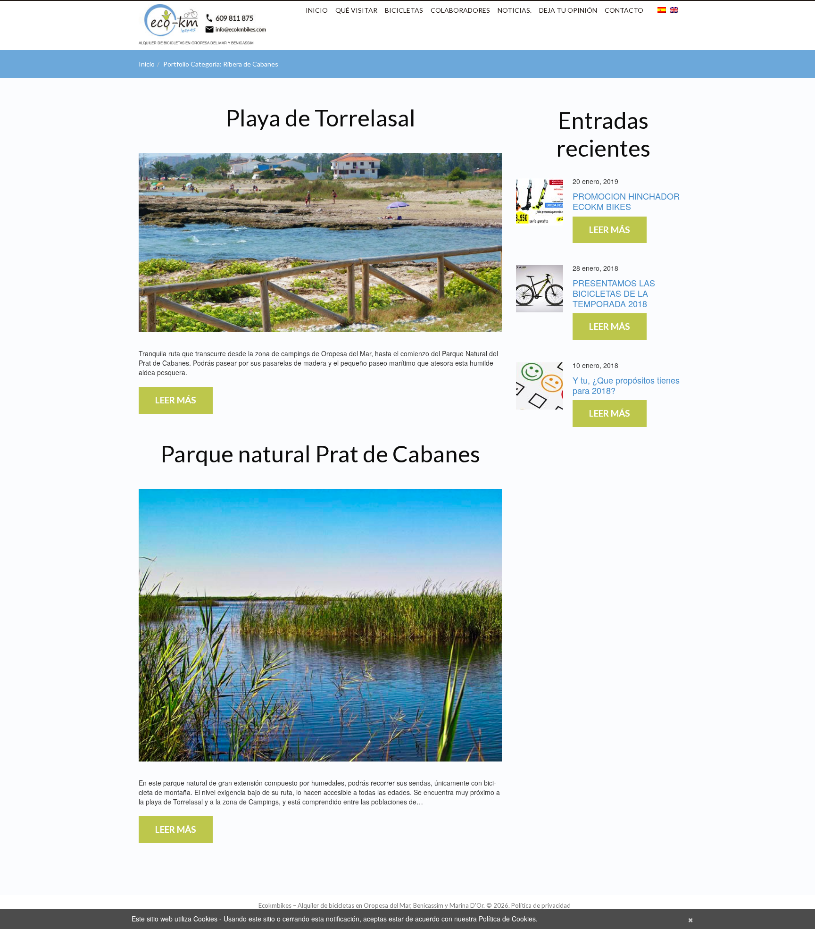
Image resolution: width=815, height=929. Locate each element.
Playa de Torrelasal (320, 117)
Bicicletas (404, 10)
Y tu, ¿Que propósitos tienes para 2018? (626, 385)
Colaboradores (460, 10)
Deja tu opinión (568, 10)
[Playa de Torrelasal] (320, 242)
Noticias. (515, 10)
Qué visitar (356, 10)
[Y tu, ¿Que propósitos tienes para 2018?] (539, 386)
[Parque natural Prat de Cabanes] (320, 625)
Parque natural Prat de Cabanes (320, 453)
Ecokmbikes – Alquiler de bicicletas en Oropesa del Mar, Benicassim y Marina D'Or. (371, 905)
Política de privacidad (541, 905)
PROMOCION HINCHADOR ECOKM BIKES (626, 201)
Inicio (317, 10)
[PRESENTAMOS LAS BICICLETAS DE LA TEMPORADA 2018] (539, 288)
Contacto (624, 10)
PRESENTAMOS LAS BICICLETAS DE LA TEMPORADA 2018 (614, 292)
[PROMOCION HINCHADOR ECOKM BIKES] (539, 202)
